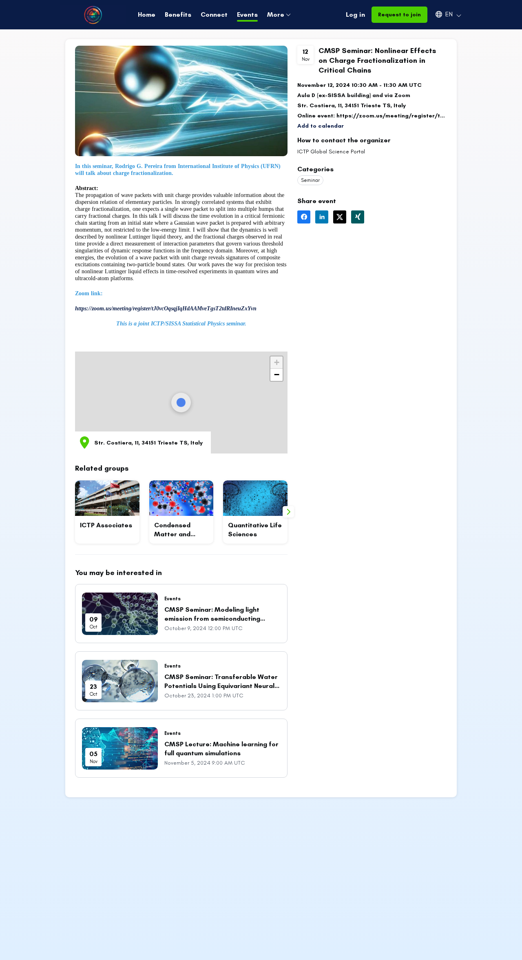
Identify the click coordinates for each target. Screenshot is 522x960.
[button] (444, 14)
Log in (355, 14)
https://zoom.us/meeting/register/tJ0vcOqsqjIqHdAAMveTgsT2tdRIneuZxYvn (166, 308)
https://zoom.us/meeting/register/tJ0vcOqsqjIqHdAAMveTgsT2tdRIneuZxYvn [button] (391, 115)
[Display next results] (288, 512)
